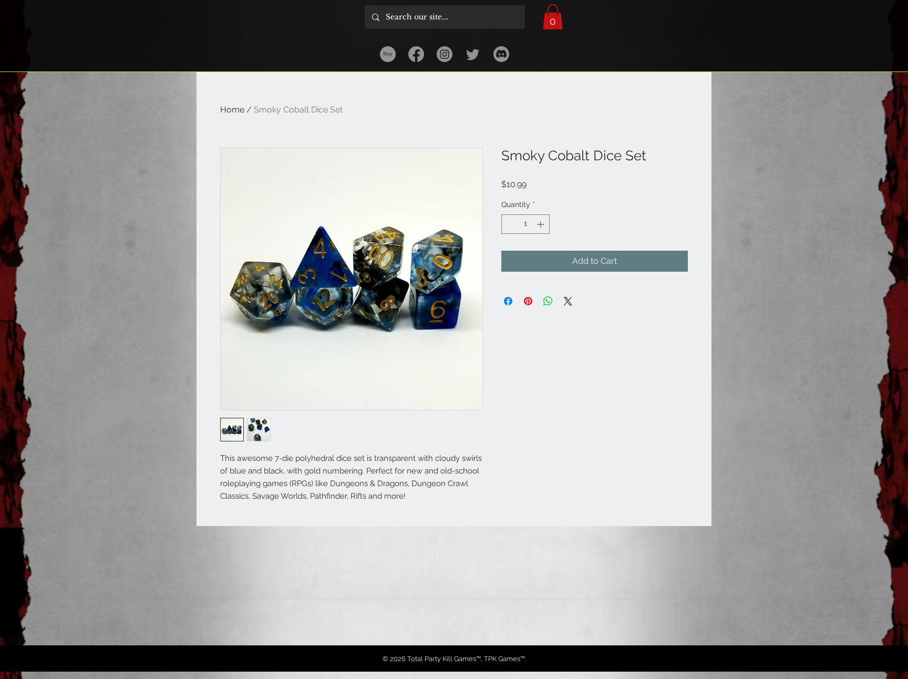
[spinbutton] (525, 224)
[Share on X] (568, 301)
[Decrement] (509, 224)
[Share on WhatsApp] (548, 301)
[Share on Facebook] (508, 301)
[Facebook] (416, 54)
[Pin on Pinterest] (528, 301)
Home (232, 110)
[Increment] (541, 224)
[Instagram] (444, 54)
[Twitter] (473, 54)
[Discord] (501, 54)
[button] (552, 16)
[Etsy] (388, 54)
